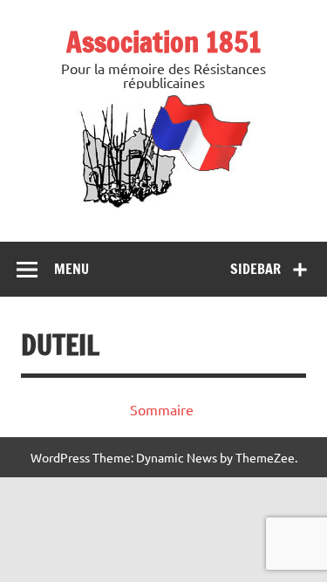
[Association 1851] (163, 207)
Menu (71, 268)
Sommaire (162, 409)
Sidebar (255, 268)
